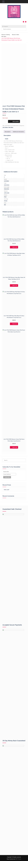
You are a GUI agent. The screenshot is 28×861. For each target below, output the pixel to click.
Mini (5, 204)
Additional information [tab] (18, 131)
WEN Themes (18, 859)
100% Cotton (6, 192)
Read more (14, 323)
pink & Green (6, 184)
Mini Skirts (4, 36)
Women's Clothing (6, 34)
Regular (5, 200)
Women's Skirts (15, 34)
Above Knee (6, 188)
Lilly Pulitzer (5, 127)
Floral (5, 196)
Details (6, 138)
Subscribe (6, 471)
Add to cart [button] (14, 247)
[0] (25, 23)
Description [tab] (7, 131)
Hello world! (6, 489)
